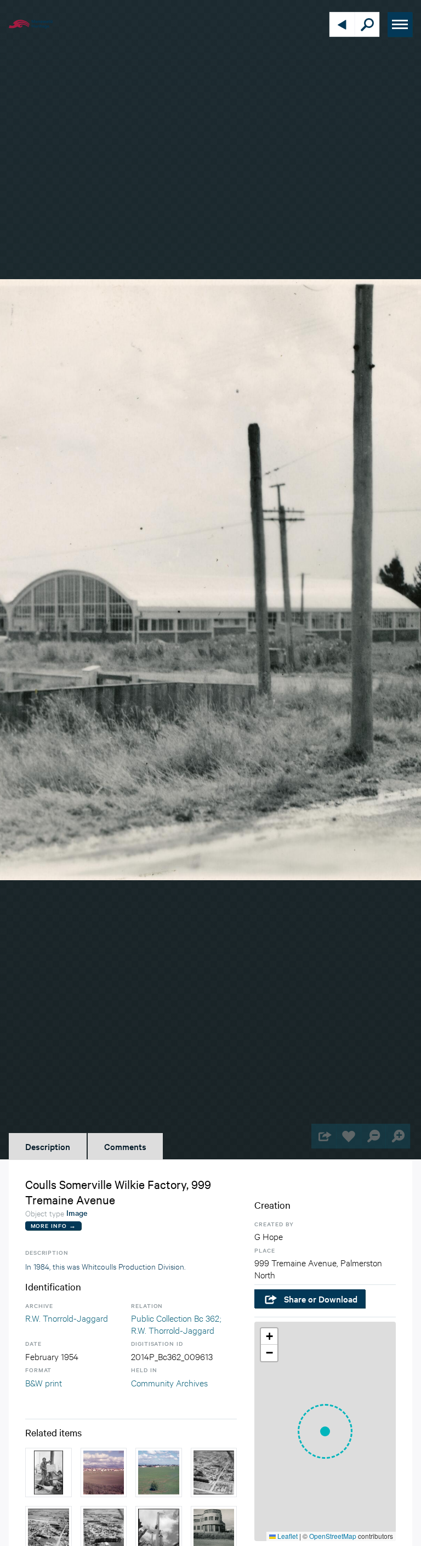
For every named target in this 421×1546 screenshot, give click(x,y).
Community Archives (169, 1382)
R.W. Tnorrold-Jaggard (66, 1317)
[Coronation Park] (104, 1472)
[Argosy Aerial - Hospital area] (214, 1472)
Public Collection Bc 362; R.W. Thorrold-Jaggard (176, 1323)
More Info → (53, 1225)
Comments (125, 1146)
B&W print (43, 1382)
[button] (325, 1431)
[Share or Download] (323, 1136)
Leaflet (287, 1536)
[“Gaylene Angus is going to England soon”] (48, 1472)
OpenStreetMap (332, 1536)
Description (47, 1146)
